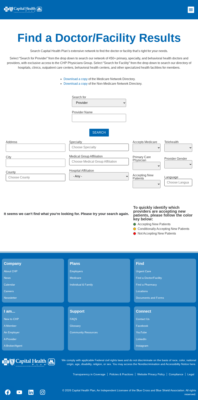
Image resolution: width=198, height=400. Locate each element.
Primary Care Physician (142, 159)
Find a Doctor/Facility (149, 277)
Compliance (176, 374)
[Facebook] (8, 392)
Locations (142, 291)
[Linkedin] (31, 392)
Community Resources (84, 332)
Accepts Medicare (145, 142)
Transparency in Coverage (89, 374)
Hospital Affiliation (81, 170)
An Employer (12, 332)
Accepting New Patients (143, 177)
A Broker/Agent (13, 345)
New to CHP (11, 319)
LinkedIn (141, 339)
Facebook (142, 325)
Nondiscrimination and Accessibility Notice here (166, 364)
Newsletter (10, 297)
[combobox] (35, 177)
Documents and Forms (150, 297)
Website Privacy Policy (151, 374)
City (8, 157)
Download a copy (76, 79)
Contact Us (142, 319)
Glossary (75, 325)
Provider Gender (175, 158)
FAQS (73, 319)
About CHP (10, 271)
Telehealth (171, 142)
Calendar (9, 284)
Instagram (142, 345)
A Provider (10, 339)
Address (11, 142)
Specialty (75, 142)
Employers (76, 271)
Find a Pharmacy (146, 284)
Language (171, 177)
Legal (190, 374)
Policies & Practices (121, 374)
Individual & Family (81, 284)
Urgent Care (143, 271)
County (11, 172)
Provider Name (82, 112)
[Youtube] (19, 392)
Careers (9, 291)
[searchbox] (35, 177)
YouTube (141, 332)
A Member (10, 325)
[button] (191, 10)
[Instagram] (42, 392)
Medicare (75, 277)
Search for (79, 97)
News (7, 277)
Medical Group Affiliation (86, 156)
